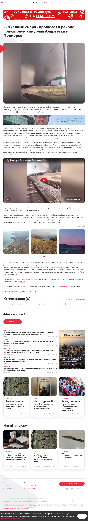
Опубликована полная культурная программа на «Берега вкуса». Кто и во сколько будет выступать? (30, 369)
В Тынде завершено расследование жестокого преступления (72, 455)
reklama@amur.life (29, 488)
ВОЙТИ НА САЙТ (72, 483)
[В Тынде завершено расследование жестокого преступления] (81, 466)
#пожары (33, 291)
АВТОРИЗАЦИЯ (12, 321)
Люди (36, 398)
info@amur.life (7, 488)
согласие (34, 514)
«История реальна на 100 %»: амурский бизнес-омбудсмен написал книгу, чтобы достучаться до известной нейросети (44, 404)
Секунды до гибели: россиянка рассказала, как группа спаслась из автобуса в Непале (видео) (28, 342)
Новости (6, 22)
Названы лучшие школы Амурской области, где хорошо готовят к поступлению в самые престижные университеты (28, 333)
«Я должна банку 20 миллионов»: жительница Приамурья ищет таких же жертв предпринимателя (29, 360)
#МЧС (24, 291)
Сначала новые (69, 299)
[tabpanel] (16, 241)
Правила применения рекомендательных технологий (16, 508)
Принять (82, 516)
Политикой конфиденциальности (13, 518)
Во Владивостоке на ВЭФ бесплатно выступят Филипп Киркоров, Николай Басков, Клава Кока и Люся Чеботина (28, 351)
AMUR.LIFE (66, 286)
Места (5, 339)
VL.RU (22, 281)
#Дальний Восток (11, 291)
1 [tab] (44, 256)
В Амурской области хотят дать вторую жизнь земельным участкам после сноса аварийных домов (16, 404)
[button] (77, 489)
